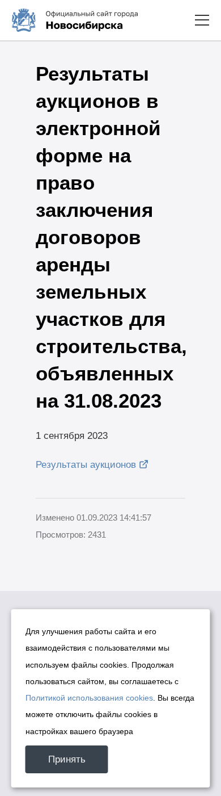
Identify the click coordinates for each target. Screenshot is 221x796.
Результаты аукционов (86, 464)
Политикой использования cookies (89, 697)
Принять (67, 759)
